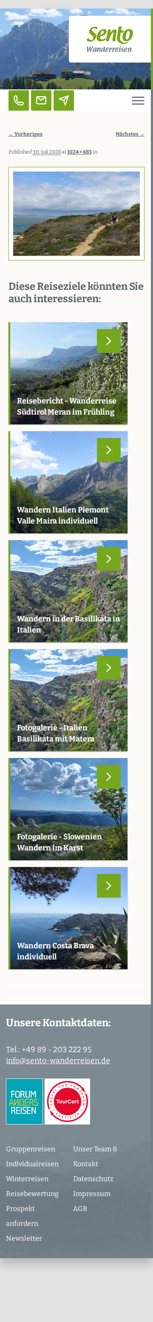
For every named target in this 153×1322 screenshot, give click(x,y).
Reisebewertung (32, 1194)
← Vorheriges (25, 134)
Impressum (91, 1194)
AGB (80, 1209)
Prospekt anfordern (22, 1216)
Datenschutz (93, 1179)
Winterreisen (27, 1179)
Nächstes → (130, 134)
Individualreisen (32, 1164)
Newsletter (24, 1238)
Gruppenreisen (30, 1149)
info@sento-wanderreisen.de (58, 1060)
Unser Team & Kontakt (95, 1156)
